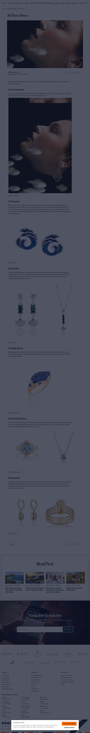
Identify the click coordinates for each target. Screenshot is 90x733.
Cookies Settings (69, 727)
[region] (45, 725)
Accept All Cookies (69, 723)
